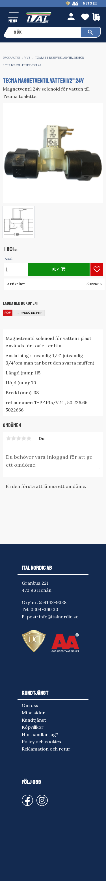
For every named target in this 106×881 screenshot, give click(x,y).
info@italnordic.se (58, 617)
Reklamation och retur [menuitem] (46, 749)
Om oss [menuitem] (30, 705)
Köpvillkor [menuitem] (33, 727)
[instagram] (26, 797)
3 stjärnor (18, 438)
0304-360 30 (44, 609)
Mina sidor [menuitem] (33, 712)
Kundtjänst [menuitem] (34, 720)
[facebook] (23, 797)
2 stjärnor (13, 438)
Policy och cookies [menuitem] (41, 741)
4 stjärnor (23, 438)
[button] (13, 15)
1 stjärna (8, 438)
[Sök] (90, 32)
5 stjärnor (28, 438)
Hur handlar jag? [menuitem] (40, 734)
